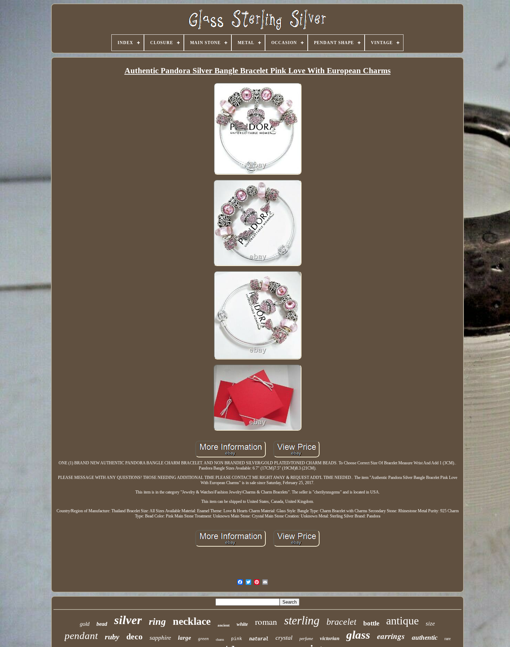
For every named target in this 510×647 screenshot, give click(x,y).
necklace (192, 621)
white (242, 624)
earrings (391, 635)
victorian (329, 638)
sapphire (160, 637)
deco (134, 636)
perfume (306, 638)
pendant (81, 635)
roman (266, 621)
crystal (283, 637)
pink (236, 638)
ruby (112, 636)
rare (447, 638)
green (203, 638)
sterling (302, 620)
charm (220, 639)
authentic (424, 637)
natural (259, 638)
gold (85, 624)
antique (402, 620)
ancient (224, 625)
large (184, 637)
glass (358, 635)
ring (157, 621)
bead (101, 624)
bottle (371, 623)
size (430, 623)
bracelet (341, 622)
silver (128, 620)
